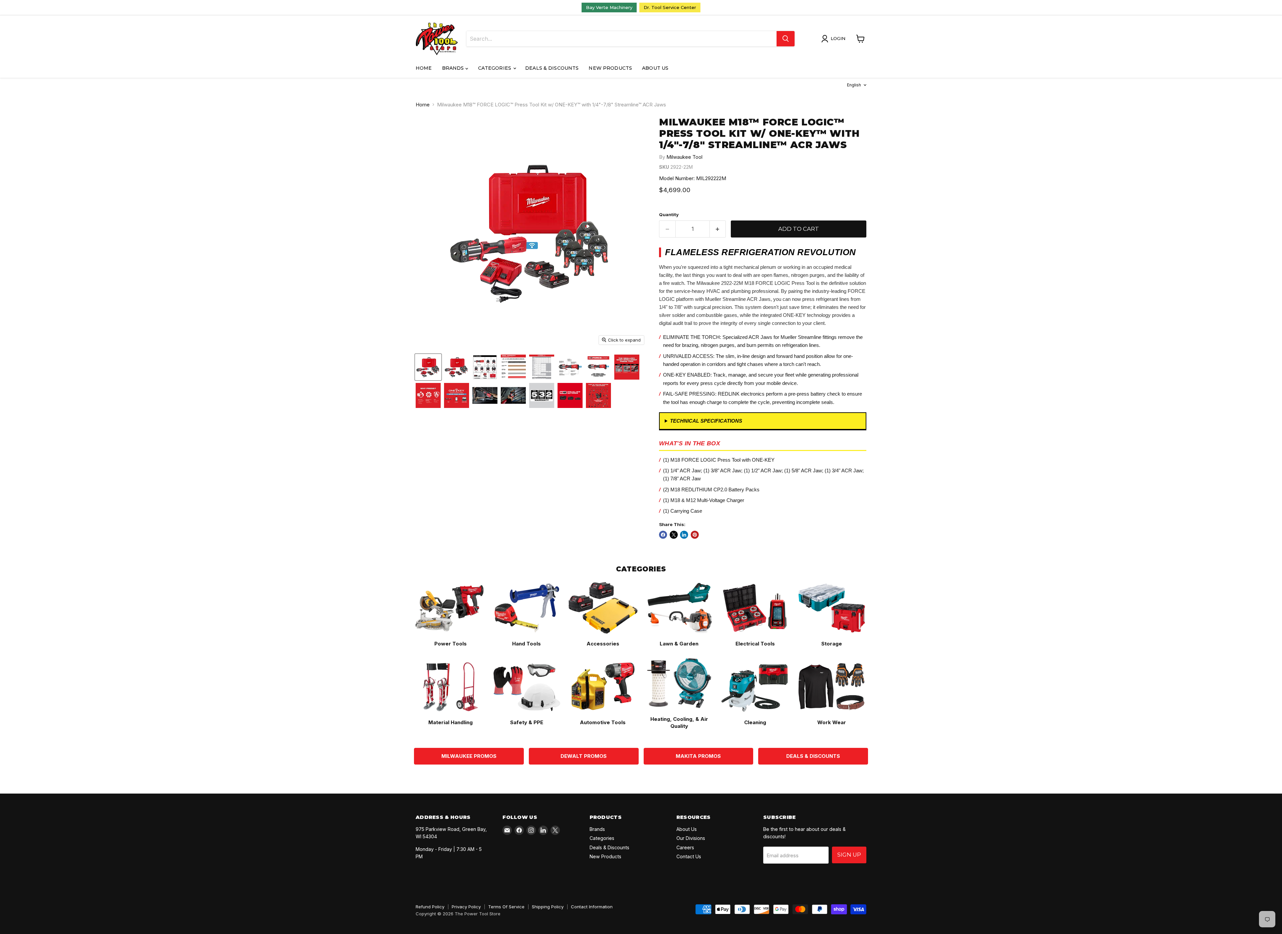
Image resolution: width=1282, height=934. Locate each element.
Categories (495, 68)
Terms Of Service (506, 906)
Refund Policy (430, 906)
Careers (685, 847)
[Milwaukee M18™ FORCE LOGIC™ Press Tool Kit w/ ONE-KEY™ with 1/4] (456, 367)
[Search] (786, 38)
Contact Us (688, 856)
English (854, 84)
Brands (453, 68)
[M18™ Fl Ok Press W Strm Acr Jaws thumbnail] (428, 367)
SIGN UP (849, 854)
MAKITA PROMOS (698, 756)
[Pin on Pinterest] (695, 535)
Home (424, 68)
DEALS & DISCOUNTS (813, 756)
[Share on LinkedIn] (684, 535)
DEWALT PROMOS (584, 756)
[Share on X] (674, 535)
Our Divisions (690, 838)
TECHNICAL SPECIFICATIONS (706, 421)
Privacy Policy (466, 906)
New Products (610, 68)
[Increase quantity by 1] (718, 229)
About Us (655, 68)
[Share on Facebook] (663, 535)
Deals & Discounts (552, 68)
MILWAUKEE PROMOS (468, 756)
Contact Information (592, 906)
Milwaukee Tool (684, 157)
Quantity (669, 214)
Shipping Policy (548, 906)
